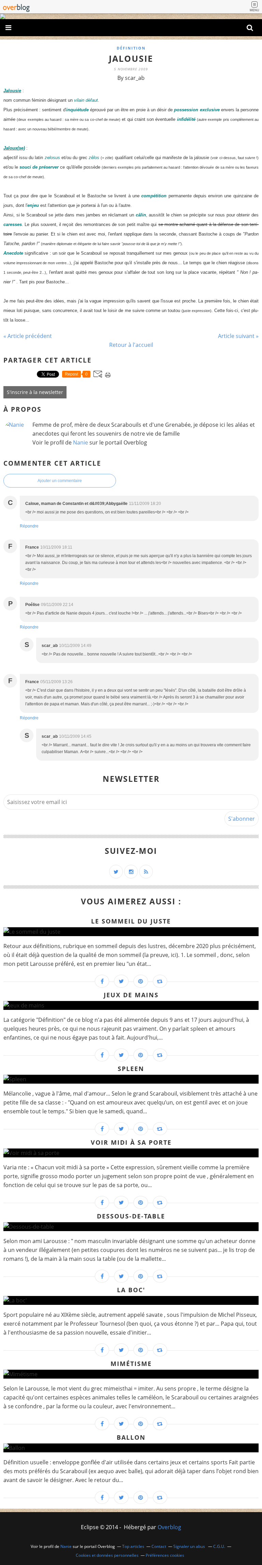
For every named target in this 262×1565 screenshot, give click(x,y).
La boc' (131, 1290)
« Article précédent (27, 336)
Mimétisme (131, 1363)
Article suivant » (238, 336)
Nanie (80, 442)
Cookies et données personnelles (107, 1555)
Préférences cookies (165, 1555)
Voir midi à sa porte (131, 1142)
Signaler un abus (189, 1546)
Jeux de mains (131, 995)
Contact (158, 1546)
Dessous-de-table (131, 1216)
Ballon (131, 1437)
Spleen (131, 1069)
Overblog (169, 1527)
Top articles (133, 1546)
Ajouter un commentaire (60, 480)
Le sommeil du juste (131, 921)
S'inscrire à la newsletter (35, 392)
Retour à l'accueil (131, 345)
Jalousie (131, 58)
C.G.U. (219, 1546)
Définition (131, 48)
